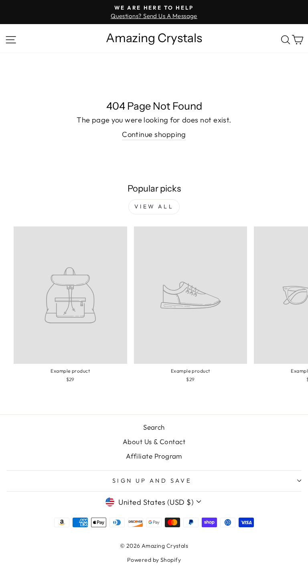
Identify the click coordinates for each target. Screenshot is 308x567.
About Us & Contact (154, 441)
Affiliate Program (154, 456)
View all (154, 206)
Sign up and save (152, 480)
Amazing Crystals (154, 38)
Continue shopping (154, 134)
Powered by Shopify (154, 559)
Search (154, 427)
